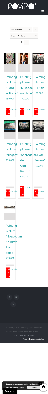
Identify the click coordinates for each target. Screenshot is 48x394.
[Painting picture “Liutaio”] (38, 62)
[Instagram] (13, 304)
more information (18, 387)
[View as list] (26, 42)
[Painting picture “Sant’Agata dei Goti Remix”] (24, 129)
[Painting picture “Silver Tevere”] (38, 129)
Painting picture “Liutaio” (39, 82)
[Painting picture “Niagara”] (9, 129)
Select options (9, 111)
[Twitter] (16, 297)
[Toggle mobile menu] (42, 11)
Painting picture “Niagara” (12, 149)
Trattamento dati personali (24, 335)
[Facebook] (9, 297)
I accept (34, 387)
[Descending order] (35, 29)
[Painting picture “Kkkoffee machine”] (24, 62)
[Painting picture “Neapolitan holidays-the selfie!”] (9, 210)
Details (12, 110)
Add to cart (23, 191)
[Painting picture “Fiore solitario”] (9, 62)
